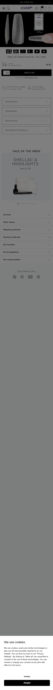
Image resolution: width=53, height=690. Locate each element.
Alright (27, 683)
